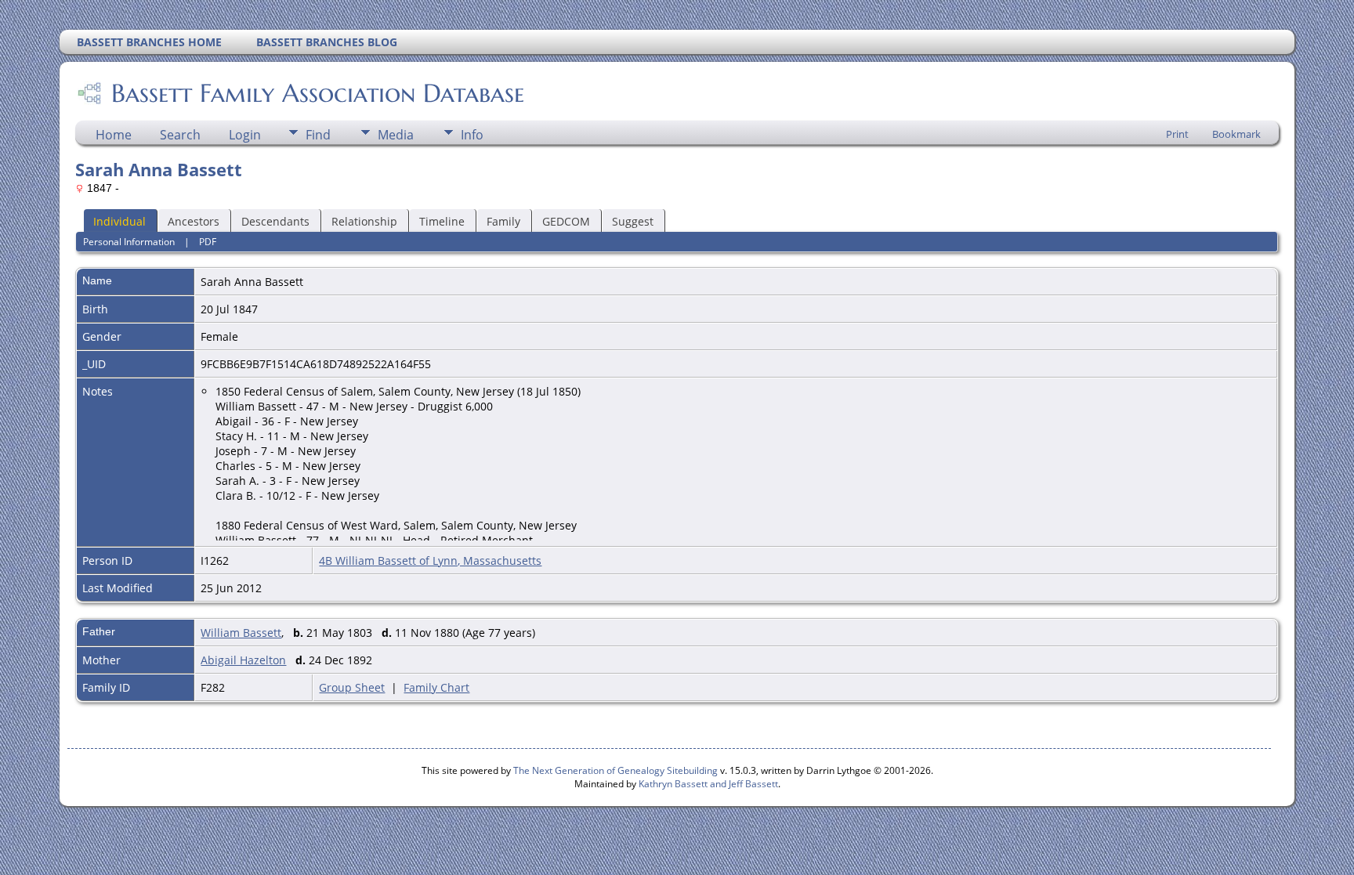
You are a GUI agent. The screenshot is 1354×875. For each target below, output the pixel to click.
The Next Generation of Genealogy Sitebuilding (615, 770)
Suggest (632, 221)
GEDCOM (566, 221)
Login (245, 134)
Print (1177, 134)
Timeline (442, 221)
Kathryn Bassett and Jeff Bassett (708, 783)
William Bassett (241, 632)
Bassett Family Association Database (317, 93)
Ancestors (193, 221)
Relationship (364, 221)
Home (114, 134)
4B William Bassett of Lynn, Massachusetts (430, 560)
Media (396, 134)
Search (180, 134)
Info (472, 134)
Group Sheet (352, 687)
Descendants (275, 221)
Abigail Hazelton (243, 660)
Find (318, 134)
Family (503, 221)
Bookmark (1236, 134)
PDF (207, 241)
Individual (119, 221)
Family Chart (436, 687)
